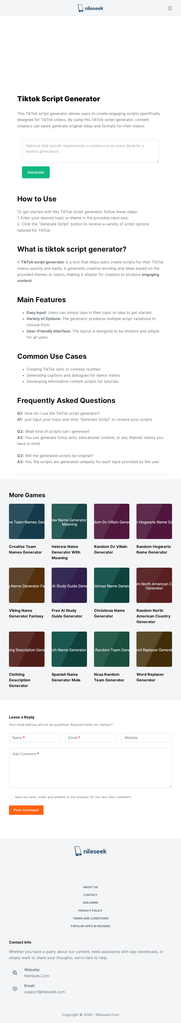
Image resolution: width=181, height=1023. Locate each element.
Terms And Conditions (90, 918)
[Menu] (170, 8)
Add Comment (25, 754)
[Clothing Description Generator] (26, 649)
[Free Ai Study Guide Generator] (69, 585)
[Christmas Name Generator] (111, 585)
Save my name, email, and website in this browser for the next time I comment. (73, 797)
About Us (90, 887)
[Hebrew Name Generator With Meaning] (69, 521)
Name (18, 737)
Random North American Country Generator (153, 616)
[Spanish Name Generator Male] (69, 649)
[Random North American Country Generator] (154, 585)
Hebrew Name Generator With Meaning (66, 552)
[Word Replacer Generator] (154, 649)
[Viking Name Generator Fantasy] (26, 585)
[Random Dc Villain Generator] (111, 521)
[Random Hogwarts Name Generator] (154, 521)
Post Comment (26, 810)
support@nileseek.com (44, 991)
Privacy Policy (90, 910)
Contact (90, 895)
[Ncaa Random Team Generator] (111, 649)
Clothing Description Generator (19, 680)
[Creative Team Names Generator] (26, 521)
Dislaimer (90, 902)
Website (131, 737)
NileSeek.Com (36, 975)
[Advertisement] (90, 51)
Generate (36, 172)
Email (74, 737)
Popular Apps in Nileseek (90, 926)
